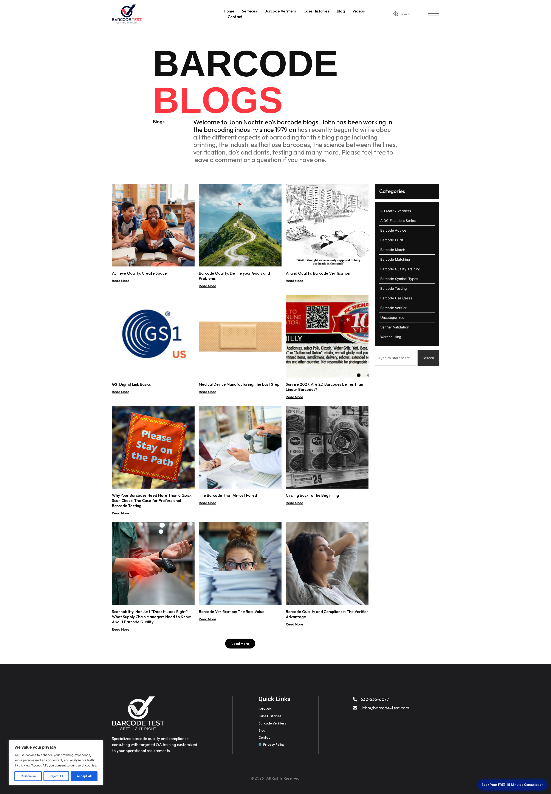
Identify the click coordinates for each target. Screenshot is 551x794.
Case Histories (316, 11)
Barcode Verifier (393, 308)
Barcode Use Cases (396, 298)
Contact (235, 16)
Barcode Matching (395, 259)
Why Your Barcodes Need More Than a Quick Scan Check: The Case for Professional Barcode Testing (152, 500)
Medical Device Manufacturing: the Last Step (239, 384)
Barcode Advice (393, 230)
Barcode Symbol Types (399, 279)
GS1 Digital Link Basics (131, 384)
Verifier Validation (394, 327)
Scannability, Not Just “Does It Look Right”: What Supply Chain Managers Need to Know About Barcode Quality (151, 616)
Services (249, 11)
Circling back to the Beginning (312, 495)
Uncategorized (392, 317)
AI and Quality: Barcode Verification (318, 273)
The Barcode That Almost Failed (228, 495)
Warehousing (390, 337)
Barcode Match (392, 250)
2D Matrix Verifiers (395, 211)
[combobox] (407, 14)
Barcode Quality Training (400, 269)
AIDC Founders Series (398, 220)
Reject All (56, 776)
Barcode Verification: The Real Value (232, 611)
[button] (240, 643)
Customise (28, 776)
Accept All (84, 776)
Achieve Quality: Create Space (139, 273)
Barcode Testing (393, 288)
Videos (358, 11)
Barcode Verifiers (280, 11)
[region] (56, 762)
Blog (341, 11)
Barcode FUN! (391, 240)
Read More (120, 281)
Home (229, 11)
